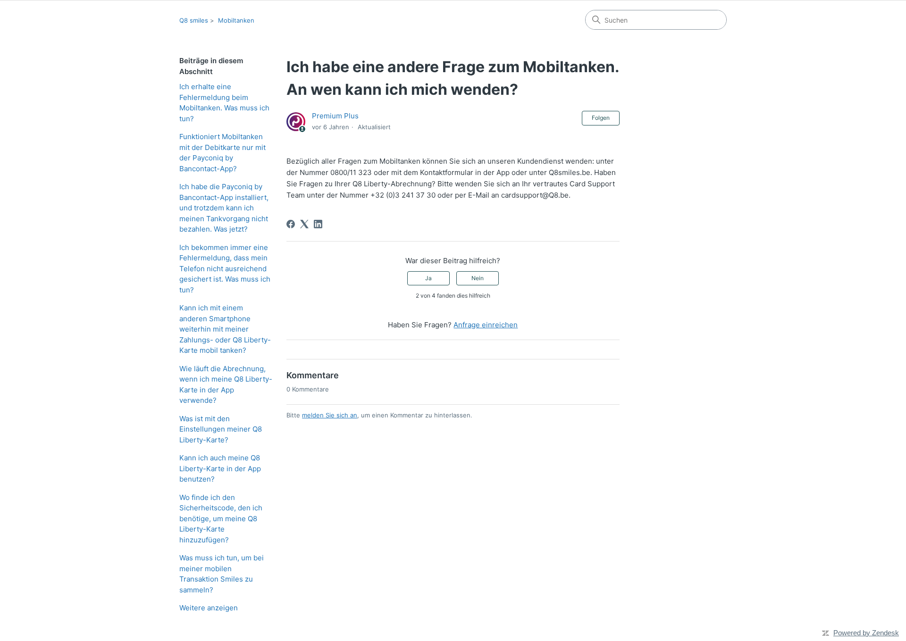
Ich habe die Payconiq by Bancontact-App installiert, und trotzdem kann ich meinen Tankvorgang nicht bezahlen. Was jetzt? (223, 207)
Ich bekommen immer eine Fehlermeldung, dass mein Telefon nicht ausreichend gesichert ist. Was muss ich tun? (224, 268)
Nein (477, 278)
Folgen (601, 117)
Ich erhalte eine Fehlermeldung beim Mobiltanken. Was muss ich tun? (224, 102)
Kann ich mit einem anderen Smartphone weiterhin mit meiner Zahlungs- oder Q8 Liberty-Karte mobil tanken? (225, 329)
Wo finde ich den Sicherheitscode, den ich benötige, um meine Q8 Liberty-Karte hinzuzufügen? (220, 518)
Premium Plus (335, 115)
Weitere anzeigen (208, 607)
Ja (428, 278)
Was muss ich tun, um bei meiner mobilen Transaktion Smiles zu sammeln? (221, 573)
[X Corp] (304, 224)
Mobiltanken (236, 20)
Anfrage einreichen (485, 324)
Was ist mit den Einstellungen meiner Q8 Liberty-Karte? (220, 429)
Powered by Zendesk (866, 633)
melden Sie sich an (329, 415)
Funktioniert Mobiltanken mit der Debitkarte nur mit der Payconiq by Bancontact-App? (222, 152)
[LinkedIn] (318, 224)
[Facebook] (290, 224)
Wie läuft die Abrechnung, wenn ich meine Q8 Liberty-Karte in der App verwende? (225, 384)
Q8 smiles (193, 20)
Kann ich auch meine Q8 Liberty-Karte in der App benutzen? (220, 468)
